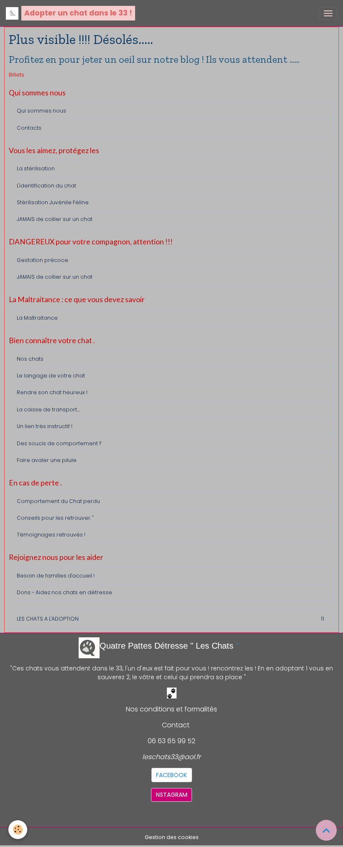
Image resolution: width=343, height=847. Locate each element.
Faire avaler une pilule (47, 460)
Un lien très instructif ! (44, 426)
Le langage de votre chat (51, 375)
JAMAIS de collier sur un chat (54, 219)
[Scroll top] (326, 830)
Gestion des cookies (172, 837)
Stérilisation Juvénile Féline (53, 202)
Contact (175, 725)
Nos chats (30, 358)
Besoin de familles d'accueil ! (56, 575)
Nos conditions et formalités (171, 709)
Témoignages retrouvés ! (51, 534)
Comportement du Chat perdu (58, 501)
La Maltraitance (37, 317)
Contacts (29, 127)
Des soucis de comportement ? (59, 443)
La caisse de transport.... (48, 409)
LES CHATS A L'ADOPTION (170, 618)
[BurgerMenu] (328, 13)
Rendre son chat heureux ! (52, 392)
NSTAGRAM (171, 795)
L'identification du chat (46, 185)
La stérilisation (36, 168)
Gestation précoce (42, 260)
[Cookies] (17, 829)
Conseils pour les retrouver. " (55, 517)
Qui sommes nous (41, 110)
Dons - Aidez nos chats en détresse (64, 592)
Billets (16, 74)
